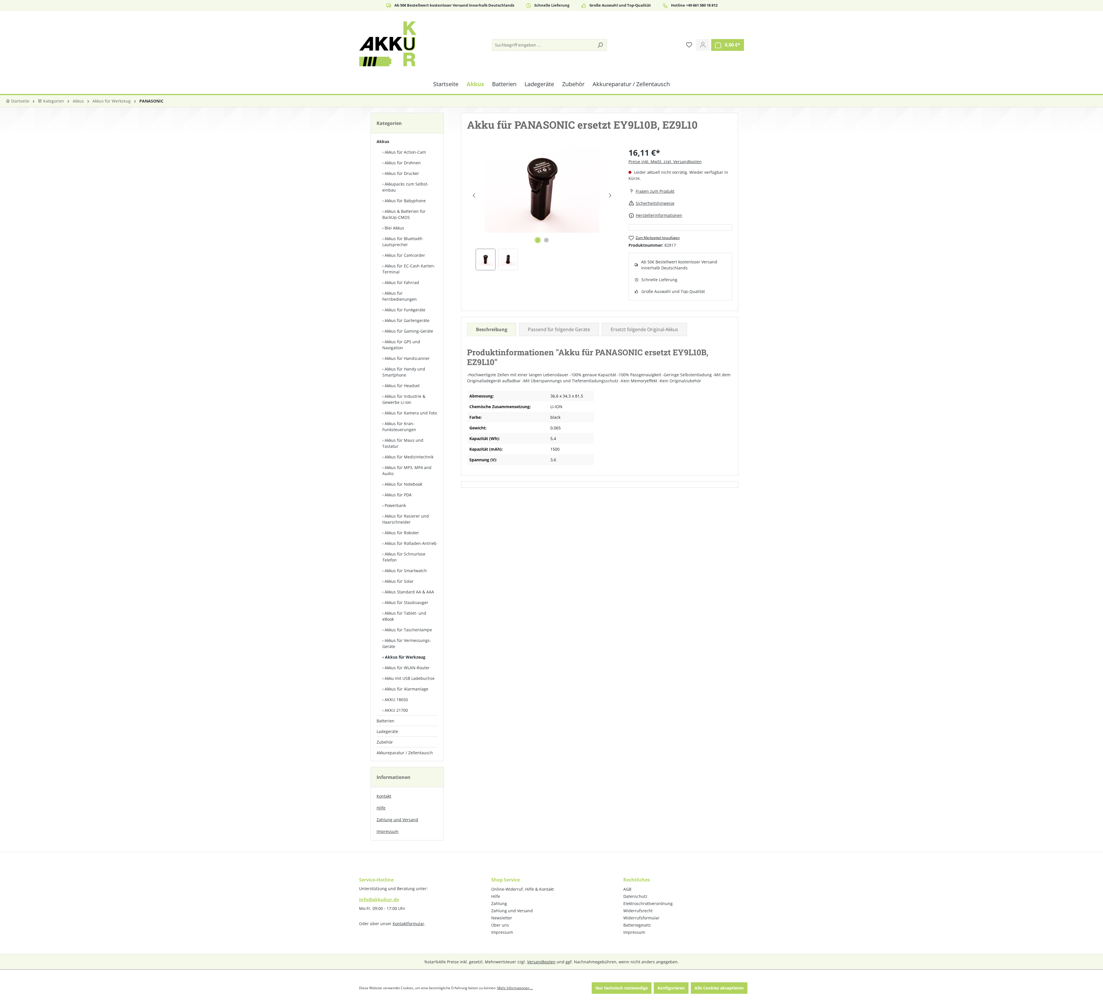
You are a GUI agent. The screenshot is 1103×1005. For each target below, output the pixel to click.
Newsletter (501, 918)
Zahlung (499, 903)
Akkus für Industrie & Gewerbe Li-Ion (403, 399)
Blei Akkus (394, 228)
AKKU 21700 (396, 710)
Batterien (385, 721)
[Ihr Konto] (703, 45)
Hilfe (381, 808)
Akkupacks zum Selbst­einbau (405, 187)
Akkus (383, 141)
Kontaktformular (408, 923)
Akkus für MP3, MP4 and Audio (406, 470)
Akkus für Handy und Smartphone (403, 372)
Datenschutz (635, 896)
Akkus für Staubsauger (406, 602)
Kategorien (53, 101)
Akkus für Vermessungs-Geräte (406, 643)
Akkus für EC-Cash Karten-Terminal (408, 269)
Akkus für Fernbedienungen (399, 296)
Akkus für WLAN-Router (407, 667)
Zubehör (385, 742)
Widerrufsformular (641, 918)
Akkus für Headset (402, 385)
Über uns (500, 925)
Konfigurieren (671, 988)
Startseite (19, 101)
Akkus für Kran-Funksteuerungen (399, 426)
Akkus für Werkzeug (405, 657)
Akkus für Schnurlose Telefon (403, 557)
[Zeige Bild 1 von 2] (537, 240)
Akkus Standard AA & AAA (409, 592)
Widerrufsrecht (638, 910)
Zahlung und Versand (397, 819)
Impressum (387, 831)
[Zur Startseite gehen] (387, 43)
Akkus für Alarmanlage (406, 689)
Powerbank (395, 505)
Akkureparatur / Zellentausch (405, 752)
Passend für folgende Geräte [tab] (559, 329)
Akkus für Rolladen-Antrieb (411, 543)
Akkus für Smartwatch (406, 570)
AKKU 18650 (396, 699)
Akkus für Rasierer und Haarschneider (405, 519)
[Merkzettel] (689, 45)
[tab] (491, 329)
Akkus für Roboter (402, 532)
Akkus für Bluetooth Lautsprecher (402, 241)
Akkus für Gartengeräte (407, 320)
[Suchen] (600, 45)
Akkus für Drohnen (403, 162)
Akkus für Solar (399, 581)
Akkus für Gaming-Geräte (409, 331)
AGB (627, 889)
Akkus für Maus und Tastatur (402, 443)
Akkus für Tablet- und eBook (404, 616)
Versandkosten (541, 962)
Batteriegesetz (637, 925)
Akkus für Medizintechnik (409, 457)
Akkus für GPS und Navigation (401, 344)
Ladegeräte (387, 731)
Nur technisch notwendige (621, 988)
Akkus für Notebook (403, 484)
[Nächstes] (610, 195)
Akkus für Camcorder (405, 255)
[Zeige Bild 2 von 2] (546, 240)
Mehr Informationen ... (515, 987)
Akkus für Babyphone (405, 200)
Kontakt (384, 796)
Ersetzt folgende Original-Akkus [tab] (644, 329)
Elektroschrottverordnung (648, 903)
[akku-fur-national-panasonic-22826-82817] (542, 189)
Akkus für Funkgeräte (405, 310)
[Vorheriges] (474, 195)
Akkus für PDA (398, 494)
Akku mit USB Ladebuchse (410, 678)
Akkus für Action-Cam (405, 152)
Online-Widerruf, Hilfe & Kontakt (522, 889)
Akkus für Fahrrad (402, 282)
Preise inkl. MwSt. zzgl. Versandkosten (665, 161)
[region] (542, 208)
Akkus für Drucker (402, 173)
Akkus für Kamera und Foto (411, 413)
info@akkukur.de (379, 899)
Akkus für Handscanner (407, 358)
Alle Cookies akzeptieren (719, 988)
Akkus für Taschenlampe (408, 629)
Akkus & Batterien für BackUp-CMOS (404, 214)
